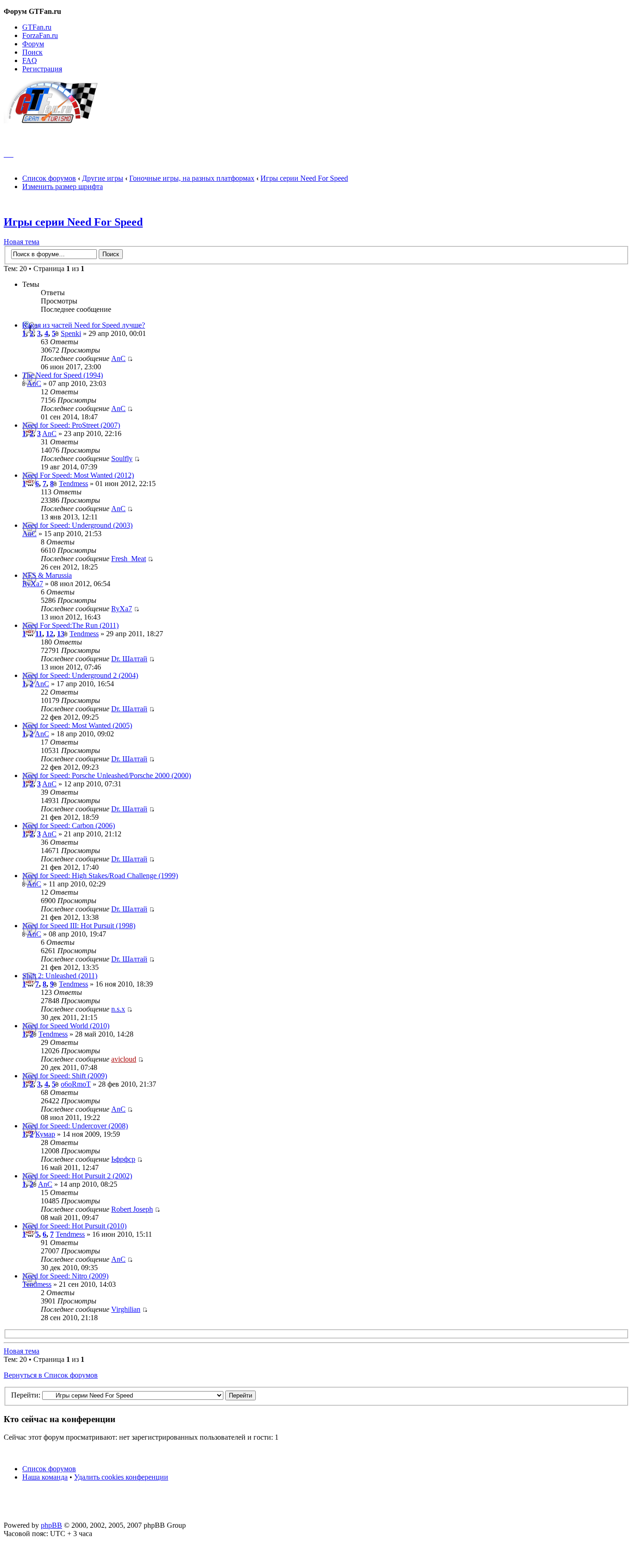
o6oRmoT (76, 1084)
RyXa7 (32, 584)
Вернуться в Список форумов (51, 1375)
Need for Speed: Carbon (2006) (68, 825)
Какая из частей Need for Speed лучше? (83, 325)
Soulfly (122, 458)
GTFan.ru (36, 27)
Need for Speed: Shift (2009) (64, 1076)
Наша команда (45, 1477)
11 (38, 634)
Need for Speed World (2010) (65, 1026)
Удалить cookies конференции (121, 1477)
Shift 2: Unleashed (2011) (59, 976)
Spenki (71, 333)
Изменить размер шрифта (62, 186)
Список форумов (49, 178)
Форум (33, 44)
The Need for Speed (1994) (62, 375)
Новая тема (21, 242)
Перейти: (25, 1395)
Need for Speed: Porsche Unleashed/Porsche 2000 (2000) (106, 775)
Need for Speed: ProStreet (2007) (71, 425)
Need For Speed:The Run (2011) (70, 625)
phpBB (51, 1525)
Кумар (45, 1134)
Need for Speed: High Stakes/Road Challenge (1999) (100, 875)
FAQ (29, 60)
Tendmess (73, 483)
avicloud (123, 1059)
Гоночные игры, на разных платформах (191, 178)
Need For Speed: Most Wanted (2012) (78, 475)
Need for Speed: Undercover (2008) (75, 1126)
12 (49, 634)
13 (60, 634)
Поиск (32, 52)
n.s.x (118, 1009)
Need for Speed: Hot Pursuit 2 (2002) (77, 1176)
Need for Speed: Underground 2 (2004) (80, 675)
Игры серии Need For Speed (304, 178)
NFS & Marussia (47, 575)
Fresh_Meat (128, 559)
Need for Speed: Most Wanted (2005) (77, 725)
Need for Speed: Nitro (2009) (65, 1276)
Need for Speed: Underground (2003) (77, 525)
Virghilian (125, 1309)
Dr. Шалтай (129, 659)
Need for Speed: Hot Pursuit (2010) (74, 1226)
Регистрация (42, 69)
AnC (118, 358)
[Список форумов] (55, 121)
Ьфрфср (123, 1159)
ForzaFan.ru (40, 35)
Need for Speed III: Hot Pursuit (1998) (78, 926)
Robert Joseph (132, 1209)
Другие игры (102, 178)
